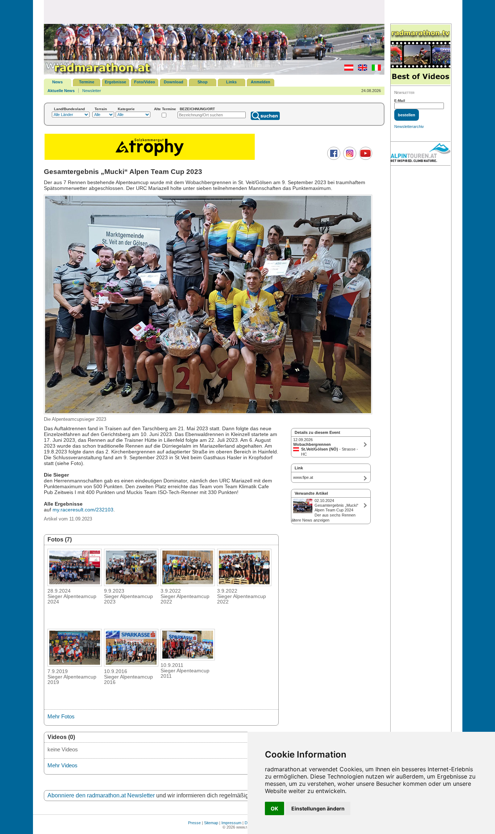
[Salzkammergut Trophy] (150, 159)
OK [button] (274, 808)
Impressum (231, 823)
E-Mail (399, 101)
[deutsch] (347, 69)
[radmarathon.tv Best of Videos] (420, 55)
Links (231, 82)
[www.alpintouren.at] (420, 154)
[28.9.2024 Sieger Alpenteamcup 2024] (74, 584)
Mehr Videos (62, 765)
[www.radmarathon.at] (98, 73)
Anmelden (260, 82)
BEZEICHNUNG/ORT (197, 109)
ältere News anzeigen (310, 520)
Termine (86, 82)
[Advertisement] (214, 11)
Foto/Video (144, 82)
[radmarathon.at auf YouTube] (364, 158)
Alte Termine (165, 109)
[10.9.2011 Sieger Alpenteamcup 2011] (188, 658)
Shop (202, 82)
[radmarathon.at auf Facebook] (332, 158)
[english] (360, 69)
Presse (194, 823)
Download (173, 82)
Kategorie (126, 109)
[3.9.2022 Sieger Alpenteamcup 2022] (188, 584)
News (57, 82)
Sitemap (211, 823)
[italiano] (374, 69)
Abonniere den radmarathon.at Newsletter (101, 795)
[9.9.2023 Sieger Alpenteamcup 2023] (131, 584)
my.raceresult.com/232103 (83, 510)
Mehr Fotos (61, 716)
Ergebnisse (115, 82)
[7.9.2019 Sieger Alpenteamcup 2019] (74, 664)
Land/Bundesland (69, 109)
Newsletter (91, 90)
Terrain (101, 109)
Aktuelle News (61, 90)
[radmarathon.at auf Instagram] (348, 158)
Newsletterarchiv (409, 126)
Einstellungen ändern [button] (318, 808)
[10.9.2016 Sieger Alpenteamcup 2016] (131, 664)
